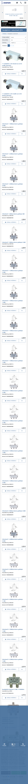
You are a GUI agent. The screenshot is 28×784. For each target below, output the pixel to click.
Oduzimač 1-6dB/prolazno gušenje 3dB (13, 214)
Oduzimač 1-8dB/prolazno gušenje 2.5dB (13, 242)
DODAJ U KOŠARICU (11, 73)
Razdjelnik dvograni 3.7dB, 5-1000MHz (13, 689)
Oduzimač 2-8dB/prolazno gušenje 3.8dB (13, 511)
